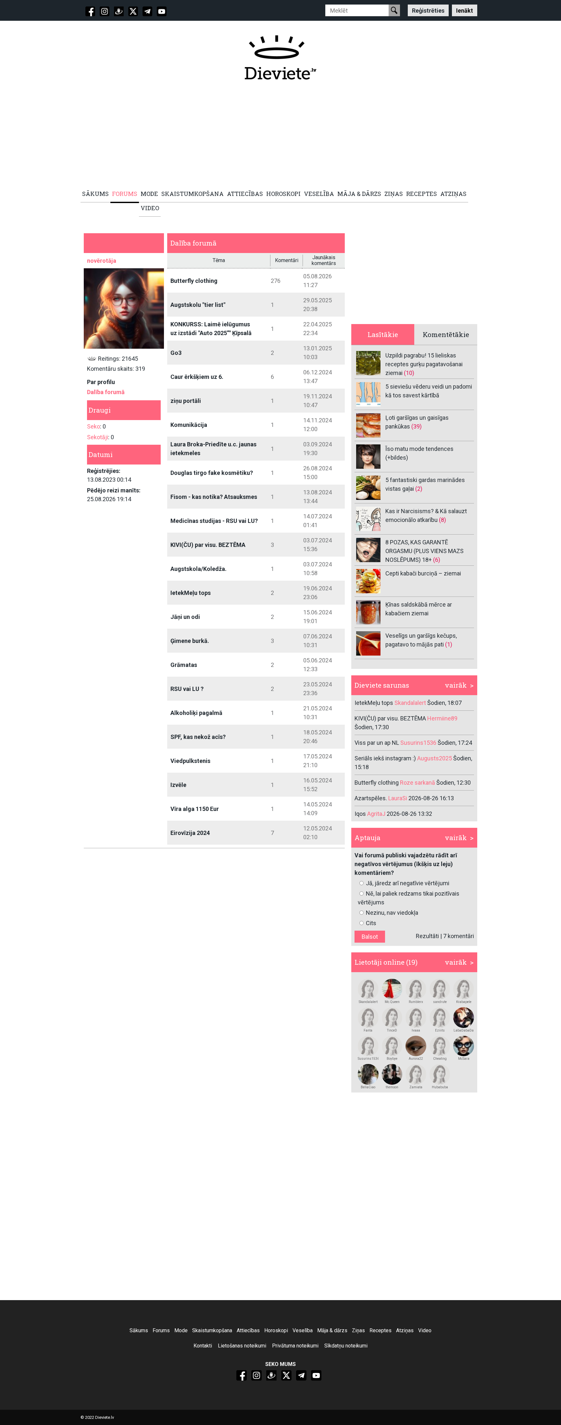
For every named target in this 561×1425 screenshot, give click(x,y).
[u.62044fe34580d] (463, 989)
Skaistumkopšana (212, 1330)
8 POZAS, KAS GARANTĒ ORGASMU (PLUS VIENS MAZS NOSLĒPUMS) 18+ (424, 551)
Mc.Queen (392, 1002)
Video (424, 1330)
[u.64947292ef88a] (392, 1017)
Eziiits (440, 1030)
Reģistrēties (428, 10)
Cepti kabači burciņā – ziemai (423, 573)
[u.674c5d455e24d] (368, 1017)
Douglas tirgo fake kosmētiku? (211, 472)
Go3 (175, 352)
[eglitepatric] (440, 1017)
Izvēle (178, 784)
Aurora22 (416, 1058)
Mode (181, 1330)
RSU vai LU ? (187, 688)
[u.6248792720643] (415, 1046)
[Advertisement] (277, 135)
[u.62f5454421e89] (415, 989)
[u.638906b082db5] (440, 1046)
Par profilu (101, 382)
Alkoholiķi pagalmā (196, 712)
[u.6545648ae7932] (392, 1046)
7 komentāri (458, 936)
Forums (161, 1330)
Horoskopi (276, 1330)
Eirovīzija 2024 (190, 832)
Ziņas (358, 1330)
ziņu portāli (185, 400)
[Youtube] (162, 11)
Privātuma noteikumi (295, 1346)
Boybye (392, 1058)
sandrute (440, 1002)
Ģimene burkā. (189, 640)
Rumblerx (416, 1002)
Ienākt (464, 10)
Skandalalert (368, 1002)
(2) (418, 488)
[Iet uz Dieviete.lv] (280, 57)
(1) (448, 644)
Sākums (139, 1330)
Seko (93, 426)
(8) (442, 519)
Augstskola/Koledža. (198, 568)
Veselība (303, 1330)
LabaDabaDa (464, 1030)
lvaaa (416, 1030)
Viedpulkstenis (190, 760)
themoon (392, 1087)
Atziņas (405, 1330)
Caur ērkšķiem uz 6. (196, 376)
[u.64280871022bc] (440, 989)
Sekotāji (97, 437)
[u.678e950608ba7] (415, 1074)
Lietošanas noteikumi (242, 1346)
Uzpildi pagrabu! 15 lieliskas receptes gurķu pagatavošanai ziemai (424, 364)
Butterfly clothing (194, 280)
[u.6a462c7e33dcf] (368, 1046)
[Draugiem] (119, 11)
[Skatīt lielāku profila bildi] (124, 308)
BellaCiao (368, 1087)
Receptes (380, 1330)
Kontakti (202, 1346)
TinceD (392, 1030)
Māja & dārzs (332, 1330)
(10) (409, 372)
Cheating (440, 1058)
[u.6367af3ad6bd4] (463, 1017)
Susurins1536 (368, 1058)
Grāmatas (183, 664)
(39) (416, 426)
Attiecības (248, 1330)
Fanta (368, 1030)
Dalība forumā (106, 392)
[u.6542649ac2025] (368, 989)
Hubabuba (440, 1087)
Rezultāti (427, 936)
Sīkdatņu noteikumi (346, 1346)
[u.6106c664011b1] (440, 1074)
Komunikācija (188, 424)
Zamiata (415, 1087)
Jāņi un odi (185, 616)
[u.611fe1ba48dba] (463, 1046)
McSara (463, 1058)
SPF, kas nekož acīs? (198, 736)
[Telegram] (147, 11)
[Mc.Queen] (392, 989)
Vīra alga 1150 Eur (194, 808)
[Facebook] (90, 11)
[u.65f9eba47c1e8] (415, 1017)
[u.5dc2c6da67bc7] (392, 1074)
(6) (436, 559)
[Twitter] (133, 11)
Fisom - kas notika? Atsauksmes (213, 496)
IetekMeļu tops (190, 592)
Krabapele (463, 1002)
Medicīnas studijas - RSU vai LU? (214, 520)
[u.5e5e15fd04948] (368, 1074)
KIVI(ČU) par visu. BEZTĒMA (207, 544)
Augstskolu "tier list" (197, 304)
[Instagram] (104, 11)
